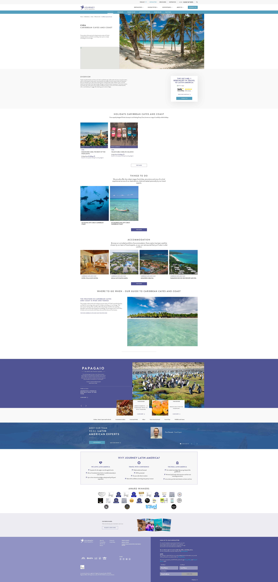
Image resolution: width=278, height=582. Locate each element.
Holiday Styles (152, 7)
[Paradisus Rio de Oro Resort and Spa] (183, 262)
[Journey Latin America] (87, 7)
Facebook (120, 559)
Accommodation (144, 12)
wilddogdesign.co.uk (195, 579)
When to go (157, 12)
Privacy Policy (102, 542)
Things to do (131, 12)
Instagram (130, 559)
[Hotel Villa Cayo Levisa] (94, 262)
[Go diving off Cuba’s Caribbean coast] (94, 203)
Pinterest (123, 559)
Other (143, 419)
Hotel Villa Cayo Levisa (90, 278)
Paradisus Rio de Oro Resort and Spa (183, 278)
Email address (164, 571)
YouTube (126, 559)
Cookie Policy (112, 542)
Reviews (101, 545)
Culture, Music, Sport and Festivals (102, 419)
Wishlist (142, 2)
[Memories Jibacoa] (154, 262)
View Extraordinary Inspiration (94, 382)
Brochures (162, 2)
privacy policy (184, 551)
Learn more (83, 397)
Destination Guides (120, 419)
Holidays (120, 12)
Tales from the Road (155, 419)
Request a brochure (110, 527)
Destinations (138, 7)
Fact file (168, 12)
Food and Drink (134, 419)
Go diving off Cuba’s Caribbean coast (93, 223)
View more (139, 165)
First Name (163, 564)
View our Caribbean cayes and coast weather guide (93, 313)
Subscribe (189, 574)
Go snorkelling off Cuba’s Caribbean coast (120, 223)
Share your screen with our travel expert (131, 545)
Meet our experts (114, 443)
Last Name (182, 564)
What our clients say (183, 94)
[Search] (197, 2)
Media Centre (125, 542)
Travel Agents (125, 540)
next (196, 66)
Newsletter (153, 2)
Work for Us (102, 543)
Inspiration (172, 2)
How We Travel (166, 7)
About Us (179, 7)
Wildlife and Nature (180, 419)
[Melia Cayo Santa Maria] (124, 262)
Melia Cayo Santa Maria (119, 278)
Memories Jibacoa (147, 278)
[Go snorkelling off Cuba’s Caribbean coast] (124, 203)
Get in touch (97, 442)
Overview (110, 12)
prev (191, 66)
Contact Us (192, 7)
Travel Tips (167, 419)
